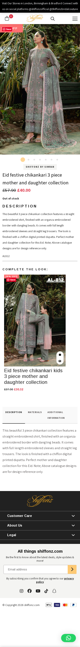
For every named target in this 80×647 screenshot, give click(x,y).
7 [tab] (57, 160)
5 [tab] (46, 160)
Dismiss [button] (71, 15)
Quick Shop (60, 354)
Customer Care (19, 516)
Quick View (60, 361)
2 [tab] (28, 160)
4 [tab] (40, 160)
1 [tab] (23, 160)
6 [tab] (51, 160)
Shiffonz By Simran (40, 166)
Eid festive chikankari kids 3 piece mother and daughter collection (33, 376)
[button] (68, 638)
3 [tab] (34, 160)
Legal (11, 535)
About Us (14, 525)
